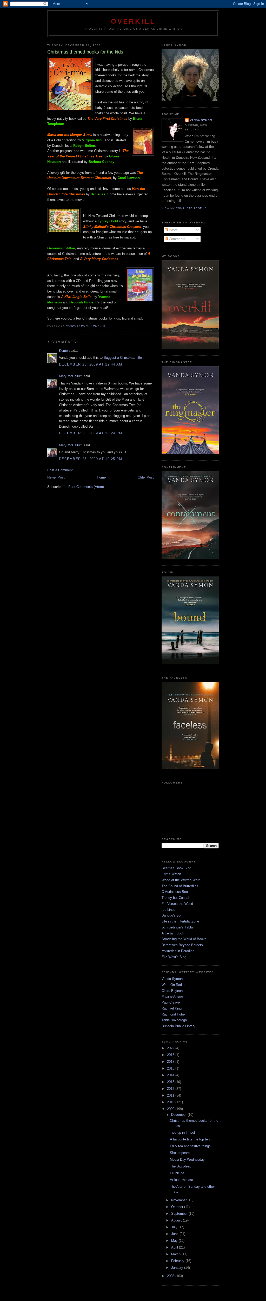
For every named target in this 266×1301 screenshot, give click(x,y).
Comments (176, 239)
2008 (171, 1276)
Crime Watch (171, 874)
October (177, 1207)
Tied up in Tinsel (182, 1132)
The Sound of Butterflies (180, 886)
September (180, 1214)
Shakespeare (180, 1153)
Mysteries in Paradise (178, 951)
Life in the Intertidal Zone (180, 921)
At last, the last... (183, 1180)
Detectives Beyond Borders (182, 945)
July (174, 1227)
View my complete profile (184, 208)
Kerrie (63, 351)
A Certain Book (173, 933)
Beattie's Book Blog (176, 868)
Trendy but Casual (175, 898)
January (177, 1268)
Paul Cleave (171, 1002)
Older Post (146, 477)
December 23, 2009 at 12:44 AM (90, 364)
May (175, 1241)
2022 (171, 1048)
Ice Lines (168, 910)
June (175, 1234)
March (176, 1254)
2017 (171, 1062)
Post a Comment (60, 470)
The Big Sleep (180, 1166)
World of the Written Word (181, 880)
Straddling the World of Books (184, 939)
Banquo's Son (172, 915)
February (178, 1261)
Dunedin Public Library (178, 1026)
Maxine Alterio (172, 996)
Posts (173, 230)
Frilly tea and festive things (190, 1146)
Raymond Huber (174, 1014)
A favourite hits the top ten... (191, 1139)
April (175, 1247)
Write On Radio (173, 985)
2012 (171, 1089)
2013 (171, 1082)
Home (101, 477)
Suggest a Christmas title (123, 358)
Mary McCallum (71, 376)
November (179, 1200)
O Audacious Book (176, 892)
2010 (171, 1102)
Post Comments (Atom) (86, 487)
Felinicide (177, 1173)
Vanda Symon (201, 120)
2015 (171, 1068)
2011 (171, 1095)
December (179, 1115)
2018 (171, 1055)
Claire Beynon (172, 991)
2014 (171, 1075)
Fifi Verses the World (177, 904)
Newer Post (56, 477)
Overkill (133, 21)
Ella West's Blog (174, 957)
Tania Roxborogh (174, 1020)
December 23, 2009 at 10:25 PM (90, 459)
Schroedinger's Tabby (178, 927)
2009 (171, 1109)
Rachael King (172, 1008)
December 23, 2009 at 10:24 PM (90, 433)
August (177, 1220)
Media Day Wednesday (187, 1159)
